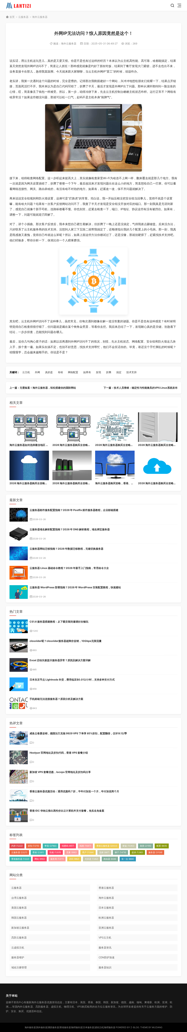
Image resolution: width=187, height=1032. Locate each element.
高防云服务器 (19, 937)
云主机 (26, 372)
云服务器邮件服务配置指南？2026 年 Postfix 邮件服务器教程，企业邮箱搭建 (74, 510)
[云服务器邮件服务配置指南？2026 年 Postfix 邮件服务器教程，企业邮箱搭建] (18, 515)
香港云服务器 (106, 845)
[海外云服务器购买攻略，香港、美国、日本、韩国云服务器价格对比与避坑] (115, 465)
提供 (137, 852)
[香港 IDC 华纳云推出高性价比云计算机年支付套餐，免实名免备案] (18, 815)
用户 (88, 852)
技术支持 (131, 372)
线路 (85, 845)
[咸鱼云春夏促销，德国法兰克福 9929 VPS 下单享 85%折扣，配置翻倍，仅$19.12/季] (18, 738)
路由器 (110, 859)
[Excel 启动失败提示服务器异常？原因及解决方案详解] (18, 665)
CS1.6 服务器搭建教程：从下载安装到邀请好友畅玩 (59, 621)
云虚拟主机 (17, 947)
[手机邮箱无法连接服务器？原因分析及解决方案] (18, 703)
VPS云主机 (105, 937)
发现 (98, 372)
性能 (55, 852)
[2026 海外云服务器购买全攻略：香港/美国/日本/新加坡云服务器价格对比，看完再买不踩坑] (115, 427)
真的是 (49, 372)
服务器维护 (17, 957)
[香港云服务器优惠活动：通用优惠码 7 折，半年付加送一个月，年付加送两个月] (18, 796)
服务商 (57, 859)
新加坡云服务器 (20, 927)
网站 (40, 859)
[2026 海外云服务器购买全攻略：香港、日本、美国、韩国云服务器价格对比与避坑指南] (72, 465)
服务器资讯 (105, 947)
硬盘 (128, 845)
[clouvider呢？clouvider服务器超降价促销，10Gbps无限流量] (18, 645)
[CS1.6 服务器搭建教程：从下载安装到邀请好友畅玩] (18, 626)
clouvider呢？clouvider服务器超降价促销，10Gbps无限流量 (66, 640)
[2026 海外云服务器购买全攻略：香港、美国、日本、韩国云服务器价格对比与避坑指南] (158, 465)
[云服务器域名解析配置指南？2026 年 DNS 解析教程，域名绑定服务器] (18, 534)
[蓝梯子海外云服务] (19, 5)
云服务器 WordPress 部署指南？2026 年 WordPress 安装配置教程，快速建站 (75, 587)
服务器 (155, 852)
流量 (71, 852)
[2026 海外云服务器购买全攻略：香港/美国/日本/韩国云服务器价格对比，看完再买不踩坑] (158, 427)
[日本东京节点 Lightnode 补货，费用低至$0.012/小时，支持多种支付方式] (18, 684)
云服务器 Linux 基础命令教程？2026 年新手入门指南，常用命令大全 (69, 568)
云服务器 (23, 16)
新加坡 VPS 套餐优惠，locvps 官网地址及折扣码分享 (60, 771)
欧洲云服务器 (106, 917)
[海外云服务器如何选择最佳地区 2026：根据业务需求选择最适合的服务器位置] (29, 427)
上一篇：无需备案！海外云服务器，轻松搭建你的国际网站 (42, 387)
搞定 (118, 372)
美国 (145, 845)
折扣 (33, 845)
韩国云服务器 (19, 917)
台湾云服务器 (19, 897)
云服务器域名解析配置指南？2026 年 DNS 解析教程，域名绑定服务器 (70, 529)
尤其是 (91, 859)
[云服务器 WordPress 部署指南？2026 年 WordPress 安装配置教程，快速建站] (18, 592)
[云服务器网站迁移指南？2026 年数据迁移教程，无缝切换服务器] (18, 553)
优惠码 (68, 845)
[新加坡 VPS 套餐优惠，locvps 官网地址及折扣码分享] (18, 777)
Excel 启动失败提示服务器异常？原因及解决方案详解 (60, 660)
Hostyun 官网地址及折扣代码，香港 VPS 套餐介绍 (59, 752)
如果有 (87, 372)
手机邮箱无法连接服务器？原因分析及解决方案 (56, 698)
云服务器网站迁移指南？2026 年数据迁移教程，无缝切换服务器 (66, 548)
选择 (104, 852)
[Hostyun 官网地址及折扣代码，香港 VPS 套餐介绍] (18, 757)
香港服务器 (20, 859)
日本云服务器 (106, 907)
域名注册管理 (19, 967)
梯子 (120, 852)
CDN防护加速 (107, 957)
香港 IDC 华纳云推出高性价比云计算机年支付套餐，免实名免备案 (67, 810)
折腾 (108, 372)
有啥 (60, 372)
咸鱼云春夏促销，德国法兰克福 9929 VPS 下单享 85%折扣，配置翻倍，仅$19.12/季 (78, 733)
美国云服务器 (19, 907)
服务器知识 (105, 967)
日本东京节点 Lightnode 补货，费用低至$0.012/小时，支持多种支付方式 (72, 679)
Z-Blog (135, 1027)
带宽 (50, 845)
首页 (12, 16)
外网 (37, 372)
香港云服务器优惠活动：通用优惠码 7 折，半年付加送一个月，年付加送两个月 (74, 791)
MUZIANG (157, 1027)
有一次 (127, 859)
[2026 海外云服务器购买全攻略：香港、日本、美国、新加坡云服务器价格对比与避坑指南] (29, 465)
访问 (74, 859)
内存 (17, 845)
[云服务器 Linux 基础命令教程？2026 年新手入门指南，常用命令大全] (18, 573)
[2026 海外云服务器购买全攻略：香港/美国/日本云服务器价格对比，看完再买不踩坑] (72, 427)
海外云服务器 (39, 16)
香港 (38, 852)
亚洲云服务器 (106, 927)
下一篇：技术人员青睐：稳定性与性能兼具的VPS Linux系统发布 (141, 387)
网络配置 (73, 372)
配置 (162, 845)
